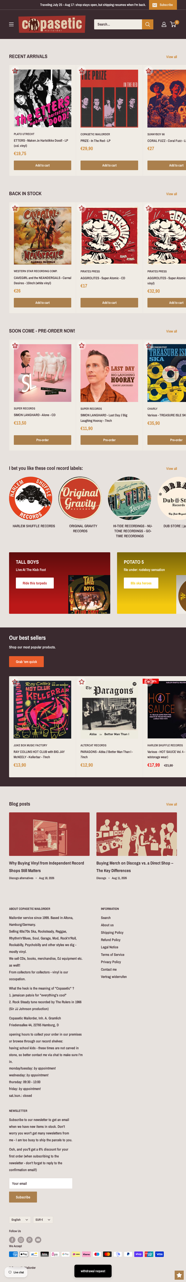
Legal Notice (109, 946)
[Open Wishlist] (179, 1275)
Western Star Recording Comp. (35, 271)
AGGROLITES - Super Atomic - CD (103, 278)
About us (107, 924)
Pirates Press (90, 271)
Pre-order (42, 440)
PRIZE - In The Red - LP (95, 140)
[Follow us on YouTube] (38, 1239)
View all (172, 56)
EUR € (39, 1220)
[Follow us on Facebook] (12, 1239)
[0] (173, 24)
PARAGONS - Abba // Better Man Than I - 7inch (107, 754)
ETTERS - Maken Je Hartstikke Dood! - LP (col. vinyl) (41, 143)
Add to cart (42, 165)
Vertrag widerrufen (114, 976)
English (16, 1220)
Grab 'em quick (26, 661)
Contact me (109, 969)
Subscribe (166, 4)
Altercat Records (93, 745)
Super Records (24, 408)
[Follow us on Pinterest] (29, 1239)
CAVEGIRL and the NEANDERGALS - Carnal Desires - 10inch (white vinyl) (42, 280)
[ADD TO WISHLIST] (15, 70)
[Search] (147, 24)
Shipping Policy (112, 932)
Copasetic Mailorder (95, 134)
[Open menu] (11, 24)
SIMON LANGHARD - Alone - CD (35, 414)
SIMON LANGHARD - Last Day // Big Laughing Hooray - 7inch (104, 418)
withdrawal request (93, 1271)
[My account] (164, 24)
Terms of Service (112, 954)
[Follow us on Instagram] (21, 1239)
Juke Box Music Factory (30, 745)
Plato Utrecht (24, 134)
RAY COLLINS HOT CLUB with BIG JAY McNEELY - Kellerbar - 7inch (39, 754)
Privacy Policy (111, 961)
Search (106, 917)
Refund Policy (110, 939)
